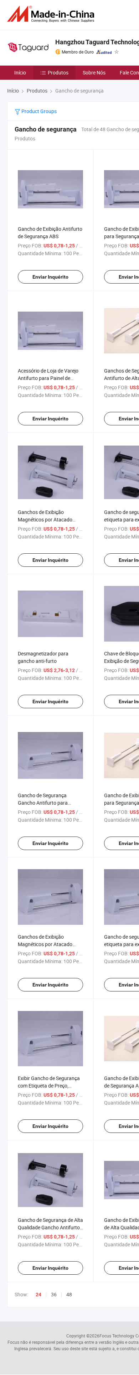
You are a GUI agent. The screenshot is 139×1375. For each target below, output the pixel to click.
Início (20, 72)
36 (54, 1294)
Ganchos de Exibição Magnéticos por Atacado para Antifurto (45, 519)
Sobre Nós (94, 72)
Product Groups (38, 111)
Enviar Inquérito (50, 277)
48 (69, 1294)
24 (38, 1294)
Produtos (58, 72)
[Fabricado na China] (52, 14)
